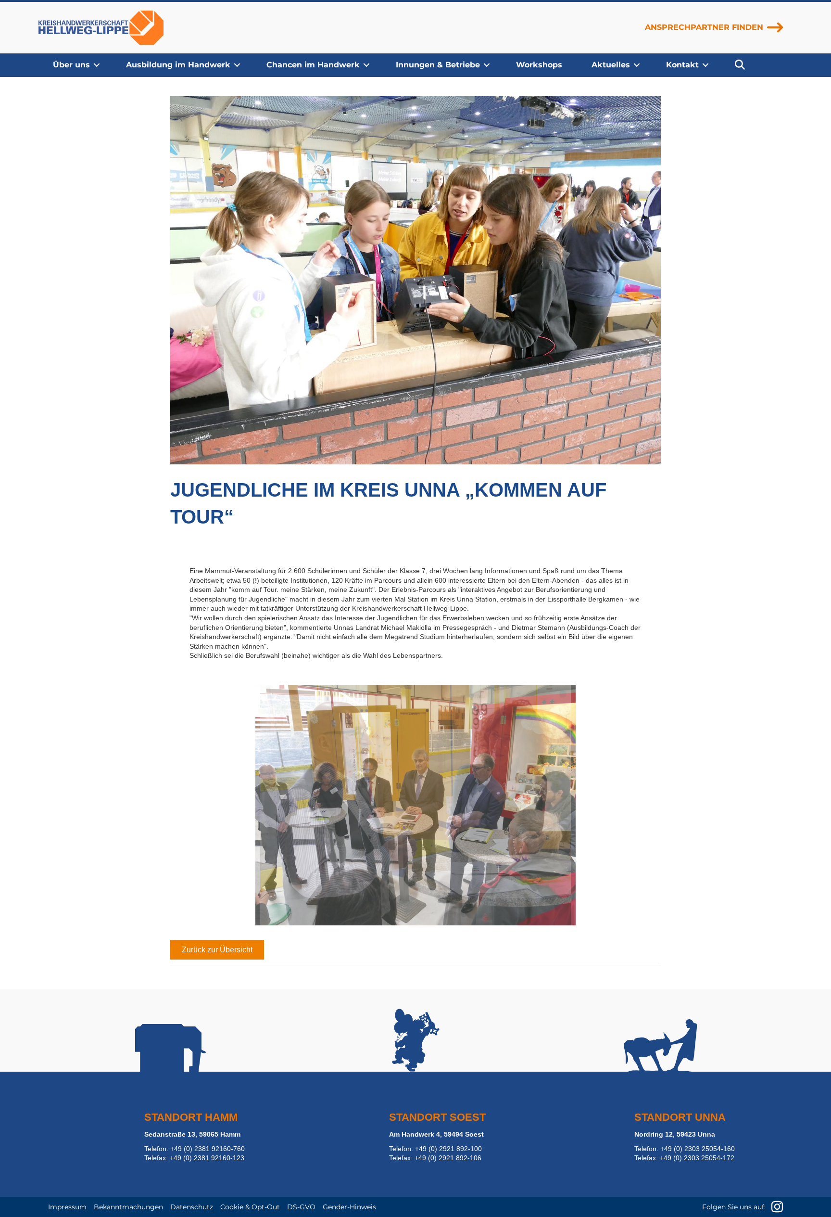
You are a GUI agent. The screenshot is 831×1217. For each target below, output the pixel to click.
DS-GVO (301, 1207)
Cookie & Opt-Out (250, 1207)
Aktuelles (611, 64)
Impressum (67, 1207)
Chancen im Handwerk (313, 64)
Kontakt (682, 64)
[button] (96, 65)
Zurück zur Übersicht (217, 950)
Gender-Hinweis (349, 1207)
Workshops (539, 64)
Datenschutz (191, 1207)
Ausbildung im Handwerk (178, 64)
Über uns (71, 64)
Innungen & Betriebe (438, 64)
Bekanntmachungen (128, 1207)
